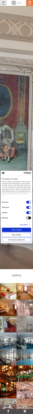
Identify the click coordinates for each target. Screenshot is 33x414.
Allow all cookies (16, 230)
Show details (24, 224)
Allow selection (16, 235)
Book (29, 4)
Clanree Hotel (16, 3)
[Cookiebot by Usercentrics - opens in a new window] (23, 173)
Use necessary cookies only (16, 239)
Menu (3, 4)
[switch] (28, 207)
